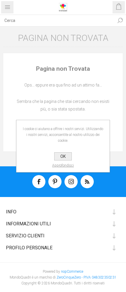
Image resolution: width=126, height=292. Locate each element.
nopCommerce (72, 271)
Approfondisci (63, 165)
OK (63, 156)
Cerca (120, 20)
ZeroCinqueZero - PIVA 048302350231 (86, 277)
